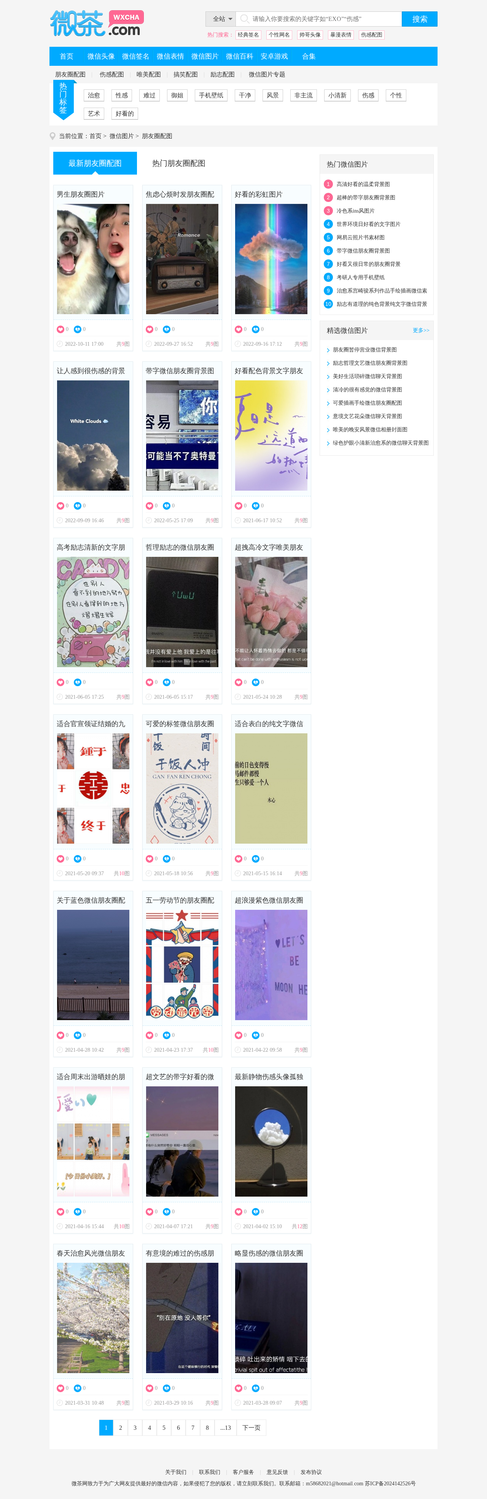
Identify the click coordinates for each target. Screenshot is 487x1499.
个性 (396, 95)
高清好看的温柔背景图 (363, 184)
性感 (122, 95)
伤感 (368, 95)
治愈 (94, 95)
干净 (245, 95)
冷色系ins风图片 (356, 211)
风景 (273, 95)
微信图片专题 (267, 74)
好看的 (125, 113)
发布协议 (311, 1472)
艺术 (94, 113)
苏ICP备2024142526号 (390, 1483)
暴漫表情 (341, 35)
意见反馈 (277, 1472)
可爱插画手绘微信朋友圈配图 (367, 403)
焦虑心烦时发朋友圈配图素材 (180, 197)
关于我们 (175, 1472)
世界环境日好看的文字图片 (369, 224)
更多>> (421, 330)
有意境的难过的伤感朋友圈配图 (180, 1256)
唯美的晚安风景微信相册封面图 (370, 429)
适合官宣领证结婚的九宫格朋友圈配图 (91, 726)
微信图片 (122, 136)
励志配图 (222, 74)
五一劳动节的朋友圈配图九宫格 (180, 903)
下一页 (251, 1427)
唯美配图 (149, 74)
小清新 (337, 95)
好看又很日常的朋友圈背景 (369, 264)
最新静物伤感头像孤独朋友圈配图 (269, 1079)
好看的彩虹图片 (259, 194)
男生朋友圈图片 (81, 194)
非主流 (303, 95)
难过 (149, 95)
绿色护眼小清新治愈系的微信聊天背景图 (381, 443)
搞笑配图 (185, 74)
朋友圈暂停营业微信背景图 (365, 350)
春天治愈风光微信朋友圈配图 (91, 1256)
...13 (225, 1427)
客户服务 (243, 1472)
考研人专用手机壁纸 (361, 277)
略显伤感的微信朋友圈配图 (269, 1256)
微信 (162, 1483)
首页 (95, 136)
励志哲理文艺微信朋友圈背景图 (370, 363)
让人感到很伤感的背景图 (91, 373)
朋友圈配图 (70, 74)
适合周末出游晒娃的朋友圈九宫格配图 (91, 1079)
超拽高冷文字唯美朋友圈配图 (269, 550)
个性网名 (279, 35)
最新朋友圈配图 (95, 163)
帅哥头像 (310, 35)
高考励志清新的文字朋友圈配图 (91, 550)
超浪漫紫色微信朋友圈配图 (269, 903)
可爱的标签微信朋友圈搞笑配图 (180, 726)
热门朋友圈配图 (178, 163)
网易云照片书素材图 (361, 237)
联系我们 (209, 1472)
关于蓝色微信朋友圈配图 (91, 903)
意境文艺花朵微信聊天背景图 (367, 416)
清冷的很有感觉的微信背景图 (367, 390)
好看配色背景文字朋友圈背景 (269, 373)
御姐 (177, 95)
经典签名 (248, 35)
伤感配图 (371, 35)
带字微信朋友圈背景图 (180, 371)
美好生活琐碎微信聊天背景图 (367, 376)
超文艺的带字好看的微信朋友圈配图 (180, 1079)
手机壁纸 (211, 95)
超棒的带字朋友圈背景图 (366, 197)
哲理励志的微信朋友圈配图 (180, 550)
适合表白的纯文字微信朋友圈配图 (269, 726)
